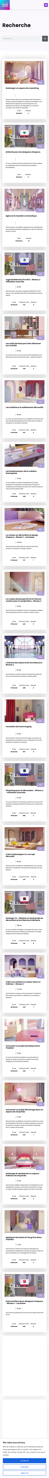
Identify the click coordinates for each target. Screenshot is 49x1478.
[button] (46, 5)
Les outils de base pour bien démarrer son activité (23, 344)
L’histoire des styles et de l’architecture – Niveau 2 (24, 663)
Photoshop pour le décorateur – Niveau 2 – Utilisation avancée (24, 791)
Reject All (24, 1473)
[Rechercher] (45, 39)
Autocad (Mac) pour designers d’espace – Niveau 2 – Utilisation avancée (24, 1430)
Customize (24, 1467)
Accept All (24, 1461)
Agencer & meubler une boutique (21, 216)
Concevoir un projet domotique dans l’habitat (23, 1047)
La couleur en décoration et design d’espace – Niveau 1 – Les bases (22, 536)
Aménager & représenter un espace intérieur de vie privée (22, 1174)
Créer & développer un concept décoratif (20, 855)
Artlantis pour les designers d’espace (23, 152)
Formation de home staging (18, 726)
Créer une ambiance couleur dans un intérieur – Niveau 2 (23, 983)
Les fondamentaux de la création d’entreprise (21, 472)
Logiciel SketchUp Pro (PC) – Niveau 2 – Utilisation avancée (23, 280)
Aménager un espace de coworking (22, 88)
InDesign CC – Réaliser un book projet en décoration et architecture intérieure (24, 919)
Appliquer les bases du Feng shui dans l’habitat (24, 1238)
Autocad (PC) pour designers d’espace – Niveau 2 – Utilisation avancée (24, 1366)
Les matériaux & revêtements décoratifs (24, 407)
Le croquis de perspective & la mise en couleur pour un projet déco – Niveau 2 (23, 600)
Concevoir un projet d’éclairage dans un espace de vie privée (24, 1110)
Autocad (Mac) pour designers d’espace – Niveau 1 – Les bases (24, 1302)
